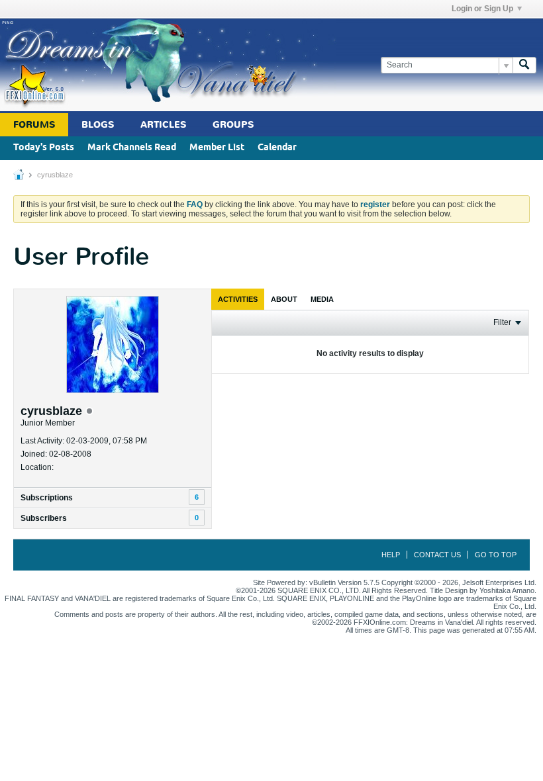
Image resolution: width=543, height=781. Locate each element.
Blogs (97, 124)
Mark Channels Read (131, 148)
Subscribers (44, 518)
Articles (163, 124)
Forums (34, 124)
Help (390, 555)
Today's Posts (43, 148)
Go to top (496, 555)
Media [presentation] (322, 299)
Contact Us (437, 555)
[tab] (237, 299)
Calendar (277, 148)
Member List (216, 148)
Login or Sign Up (482, 8)
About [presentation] (284, 299)
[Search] (524, 65)
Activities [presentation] (238, 299)
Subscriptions (47, 497)
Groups (233, 124)
